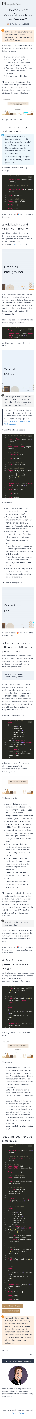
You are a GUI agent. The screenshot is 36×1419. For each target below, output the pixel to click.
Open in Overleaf (11, 1311)
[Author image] (8, 24)
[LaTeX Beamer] (12, 4)
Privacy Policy (18, 1413)
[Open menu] (32, 3)
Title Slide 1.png (19, 244)
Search (5, 1351)
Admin (14, 24)
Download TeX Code (12, 1306)
